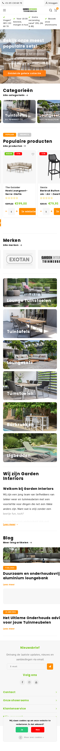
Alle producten (12, 146)
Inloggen (53, 3)
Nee (38, 729)
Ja (22, 729)
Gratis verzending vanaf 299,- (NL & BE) (35, 21)
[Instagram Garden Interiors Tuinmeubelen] (29, 682)
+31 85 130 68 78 (13, 3)
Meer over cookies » (34, 737)
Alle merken (11, 245)
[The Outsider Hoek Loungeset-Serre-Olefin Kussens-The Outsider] (19, 167)
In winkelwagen (32, 211)
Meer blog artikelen (15, 542)
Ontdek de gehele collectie (24, 73)
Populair (9, 134)
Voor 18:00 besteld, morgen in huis (20, 21)
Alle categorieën (14, 95)
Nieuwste (24, 134)
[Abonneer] (50, 666)
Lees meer (9, 524)
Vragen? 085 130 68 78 (7, 23)
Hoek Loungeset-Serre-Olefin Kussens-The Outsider (16, 192)
